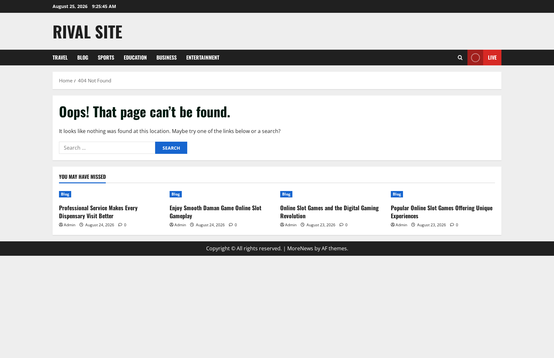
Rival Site (87, 31)
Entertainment (202, 57)
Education (135, 57)
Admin (69, 225)
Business (166, 57)
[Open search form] (460, 57)
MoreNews (300, 248)
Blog (82, 57)
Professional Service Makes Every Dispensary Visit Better (98, 212)
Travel (60, 57)
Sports (106, 57)
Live (492, 57)
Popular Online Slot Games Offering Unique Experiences (441, 212)
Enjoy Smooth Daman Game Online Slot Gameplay (215, 212)
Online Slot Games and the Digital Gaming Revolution (329, 212)
